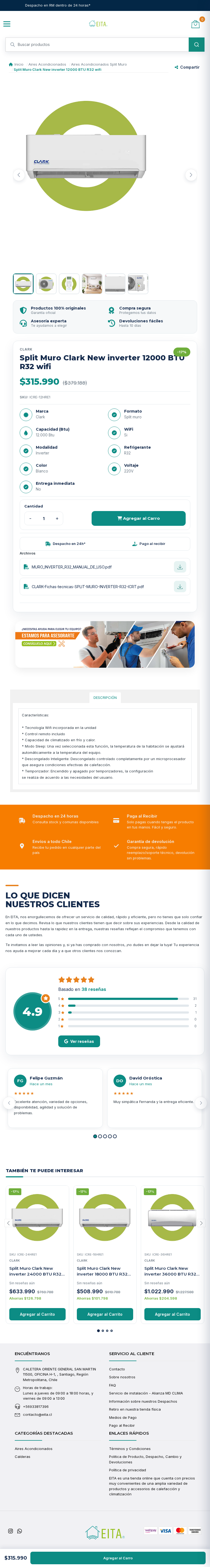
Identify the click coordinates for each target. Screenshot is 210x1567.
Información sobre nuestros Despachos (143, 1401)
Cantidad (33, 506)
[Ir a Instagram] (10, 1531)
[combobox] (105, 44)
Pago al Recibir (122, 1425)
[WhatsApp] (19, 1531)
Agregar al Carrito (37, 1314)
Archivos (28, 553)
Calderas (22, 1456)
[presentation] (19, 175)
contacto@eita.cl (37, 1414)
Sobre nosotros (122, 1377)
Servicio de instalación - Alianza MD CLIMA (146, 1393)
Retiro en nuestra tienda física (135, 1409)
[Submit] (197, 44)
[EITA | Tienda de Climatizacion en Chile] (98, 24)
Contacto (117, 1369)
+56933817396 (36, 1406)
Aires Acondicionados (47, 64)
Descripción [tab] (105, 697)
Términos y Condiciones (130, 1448)
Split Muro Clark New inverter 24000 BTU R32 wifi (35, 1274)
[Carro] (195, 24)
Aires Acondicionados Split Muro (99, 64)
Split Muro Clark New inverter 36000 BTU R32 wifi (170, 1274)
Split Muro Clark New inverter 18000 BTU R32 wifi (102, 1274)
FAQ (112, 1385)
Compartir (190, 67)
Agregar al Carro (141, 518)
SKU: (24, 397)
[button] (95, 1136)
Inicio (19, 64)
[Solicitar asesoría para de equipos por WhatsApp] (105, 644)
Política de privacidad (127, 1470)
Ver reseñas (82, 1041)
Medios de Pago (123, 1417)
